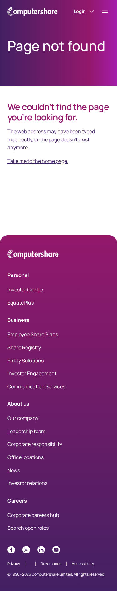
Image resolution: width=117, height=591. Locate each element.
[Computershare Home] (33, 255)
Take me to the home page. (37, 161)
